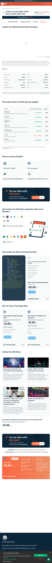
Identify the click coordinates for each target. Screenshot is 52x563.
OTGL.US (6, 116)
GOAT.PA (6, 125)
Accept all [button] (40, 555)
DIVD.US (6, 139)
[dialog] (26, 557)
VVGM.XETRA (7, 130)
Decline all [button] (40, 558)
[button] (17, 559)
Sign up (48, 3)
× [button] (50, 552)
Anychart (48, 56)
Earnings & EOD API (25, 22)
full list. (41, 470)
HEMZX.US (7, 112)
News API (35, 22)
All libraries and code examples (14, 226)
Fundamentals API (13, 22)
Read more (5, 557)
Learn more (34, 1)
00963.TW (7, 121)
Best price (43, 22)
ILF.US (6, 135)
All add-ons (8, 242)
